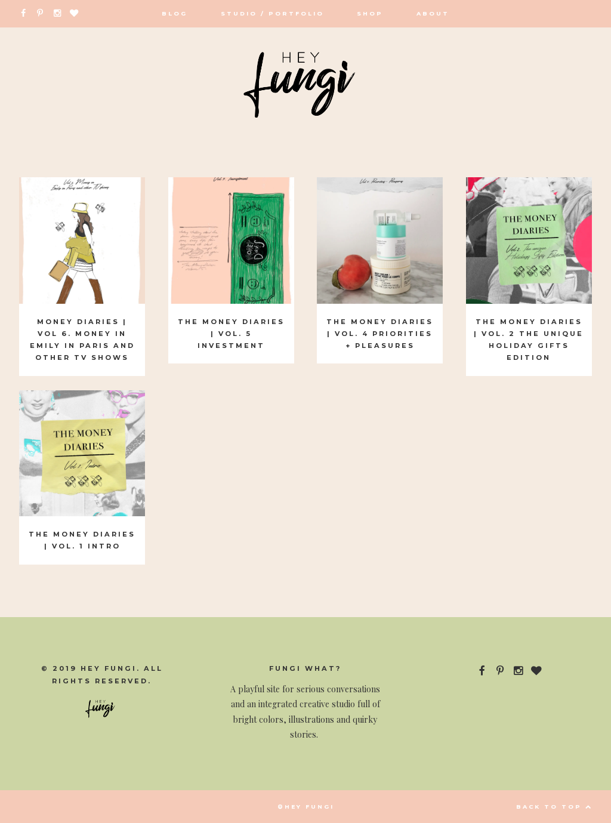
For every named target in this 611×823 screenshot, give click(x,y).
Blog (174, 13)
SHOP (370, 13)
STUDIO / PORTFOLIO (272, 13)
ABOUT (432, 13)
